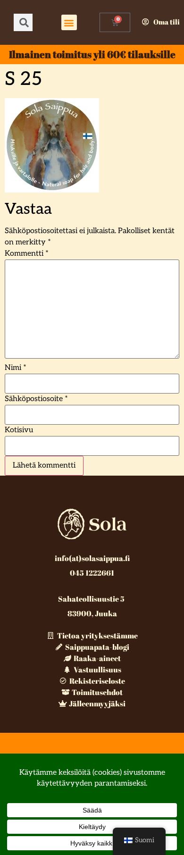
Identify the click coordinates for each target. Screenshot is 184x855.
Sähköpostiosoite (36, 399)
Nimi (15, 368)
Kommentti (27, 254)
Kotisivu (19, 430)
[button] (69, 22)
